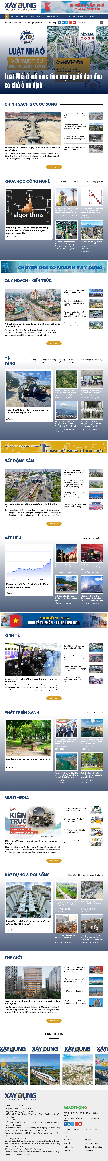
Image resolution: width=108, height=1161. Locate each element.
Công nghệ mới (97, 182)
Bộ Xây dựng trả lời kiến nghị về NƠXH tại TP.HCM (91, 903)
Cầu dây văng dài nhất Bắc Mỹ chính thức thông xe (74, 980)
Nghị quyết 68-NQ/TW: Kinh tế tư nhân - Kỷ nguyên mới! (32, 23)
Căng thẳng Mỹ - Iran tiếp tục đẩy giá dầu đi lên (65, 566)
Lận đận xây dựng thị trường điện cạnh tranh (75, 842)
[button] (93, 16)
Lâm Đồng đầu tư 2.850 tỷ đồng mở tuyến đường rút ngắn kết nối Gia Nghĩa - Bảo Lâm (66, 394)
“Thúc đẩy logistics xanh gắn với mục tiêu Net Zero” (75, 809)
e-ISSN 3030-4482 (68, 182)
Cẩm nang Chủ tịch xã (94, 875)
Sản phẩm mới (97, 538)
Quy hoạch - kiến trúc (55, 16)
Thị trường (86, 538)
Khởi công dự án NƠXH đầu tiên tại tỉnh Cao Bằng (75, 506)
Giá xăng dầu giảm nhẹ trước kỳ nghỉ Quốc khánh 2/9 (66, 598)
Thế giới (13, 958)
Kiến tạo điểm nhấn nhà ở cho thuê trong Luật (74, 820)
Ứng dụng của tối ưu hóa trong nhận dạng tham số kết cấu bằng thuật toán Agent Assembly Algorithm (27, 230)
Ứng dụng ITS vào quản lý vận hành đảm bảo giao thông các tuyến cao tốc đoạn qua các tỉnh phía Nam (91, 395)
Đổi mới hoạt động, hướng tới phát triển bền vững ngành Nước (66, 741)
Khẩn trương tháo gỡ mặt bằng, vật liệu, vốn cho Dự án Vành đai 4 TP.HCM (75, 127)
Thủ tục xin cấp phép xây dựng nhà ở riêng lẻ (65, 936)
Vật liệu (88, 16)
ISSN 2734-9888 (83, 182)
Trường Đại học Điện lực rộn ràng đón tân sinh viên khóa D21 (75, 679)
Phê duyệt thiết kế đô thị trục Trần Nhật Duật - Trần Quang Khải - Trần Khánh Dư (75, 314)
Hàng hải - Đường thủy (64, 429)
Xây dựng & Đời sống (27, 875)
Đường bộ (10, 419)
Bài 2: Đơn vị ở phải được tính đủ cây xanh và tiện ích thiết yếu (74, 303)
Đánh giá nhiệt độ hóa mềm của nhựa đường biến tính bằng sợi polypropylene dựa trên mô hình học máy (92, 211)
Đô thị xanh (98, 713)
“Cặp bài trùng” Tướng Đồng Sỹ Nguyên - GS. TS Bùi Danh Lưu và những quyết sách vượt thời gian (91, 425)
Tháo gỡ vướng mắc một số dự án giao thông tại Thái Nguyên (65, 904)
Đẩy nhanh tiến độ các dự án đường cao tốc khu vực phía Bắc (75, 116)
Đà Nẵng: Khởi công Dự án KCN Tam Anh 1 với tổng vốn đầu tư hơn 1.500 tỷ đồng (75, 495)
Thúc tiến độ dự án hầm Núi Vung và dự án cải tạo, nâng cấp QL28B (27, 411)
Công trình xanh (86, 713)
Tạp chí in (54, 1034)
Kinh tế (12, 636)
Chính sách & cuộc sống (19, 16)
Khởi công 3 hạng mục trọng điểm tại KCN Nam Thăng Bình (74, 658)
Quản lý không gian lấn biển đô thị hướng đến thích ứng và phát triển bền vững (66, 775)
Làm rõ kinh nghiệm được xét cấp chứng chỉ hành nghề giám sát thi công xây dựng (92, 938)
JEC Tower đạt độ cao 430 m (75, 991)
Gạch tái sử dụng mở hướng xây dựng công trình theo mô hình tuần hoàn (75, 969)
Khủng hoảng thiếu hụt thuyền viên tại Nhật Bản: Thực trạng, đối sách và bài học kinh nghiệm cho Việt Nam (66, 426)
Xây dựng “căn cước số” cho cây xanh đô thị (28, 759)
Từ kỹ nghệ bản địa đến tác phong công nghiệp (74, 831)
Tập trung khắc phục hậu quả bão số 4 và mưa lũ (75, 148)
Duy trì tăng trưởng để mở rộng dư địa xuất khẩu (74, 647)
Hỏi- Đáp (81, 875)
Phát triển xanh (22, 713)
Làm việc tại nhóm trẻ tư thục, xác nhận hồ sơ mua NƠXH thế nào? (27, 922)
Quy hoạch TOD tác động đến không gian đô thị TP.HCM (74, 292)
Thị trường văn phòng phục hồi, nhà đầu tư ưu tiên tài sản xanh (74, 472)
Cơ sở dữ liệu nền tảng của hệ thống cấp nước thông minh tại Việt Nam (92, 741)
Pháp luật (72, 875)
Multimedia (17, 798)
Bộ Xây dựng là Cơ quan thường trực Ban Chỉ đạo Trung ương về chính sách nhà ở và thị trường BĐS (74, 483)
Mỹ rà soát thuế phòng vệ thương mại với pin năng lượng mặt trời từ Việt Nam (92, 598)
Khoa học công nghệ (37, 16)
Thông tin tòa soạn (14, 1105)
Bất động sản (78, 16)
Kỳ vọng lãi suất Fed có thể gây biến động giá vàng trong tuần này (27, 585)
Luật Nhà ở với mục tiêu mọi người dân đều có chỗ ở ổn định (53, 80)
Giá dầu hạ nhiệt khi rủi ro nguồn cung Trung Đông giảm (91, 567)
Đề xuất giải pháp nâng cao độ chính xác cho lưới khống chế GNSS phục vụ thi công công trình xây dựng (66, 212)
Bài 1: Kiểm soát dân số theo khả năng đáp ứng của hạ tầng (75, 325)
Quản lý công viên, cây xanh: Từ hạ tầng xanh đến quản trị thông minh (91, 775)
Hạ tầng (68, 16)
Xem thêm (54, 167)
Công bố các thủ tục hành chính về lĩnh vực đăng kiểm (74, 137)
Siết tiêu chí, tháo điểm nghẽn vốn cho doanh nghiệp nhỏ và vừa (75, 669)
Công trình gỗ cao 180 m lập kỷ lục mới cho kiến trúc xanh (75, 1002)
